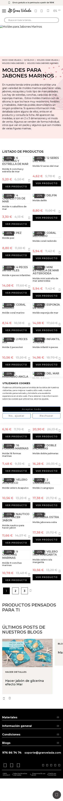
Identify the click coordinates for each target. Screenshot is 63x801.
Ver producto (16, 186)
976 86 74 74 (12, 752)
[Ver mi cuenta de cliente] (42, 10)
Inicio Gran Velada (11, 60)
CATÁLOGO (29, 60)
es (55, 10)
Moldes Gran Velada (47, 60)
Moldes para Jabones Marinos (42, 63)
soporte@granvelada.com (43, 752)
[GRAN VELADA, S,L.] (19, 11)
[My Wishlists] (36, 10)
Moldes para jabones (13, 63)
